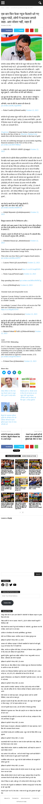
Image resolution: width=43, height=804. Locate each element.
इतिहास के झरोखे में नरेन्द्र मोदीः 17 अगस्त (12, 738)
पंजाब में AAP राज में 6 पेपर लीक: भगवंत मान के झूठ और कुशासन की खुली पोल (20, 792)
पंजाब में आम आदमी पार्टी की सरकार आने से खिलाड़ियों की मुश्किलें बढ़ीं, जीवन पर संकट (33, 436)
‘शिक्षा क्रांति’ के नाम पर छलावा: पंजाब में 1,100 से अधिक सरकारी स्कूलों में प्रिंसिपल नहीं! (20, 472)
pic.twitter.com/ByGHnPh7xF (11, 208)
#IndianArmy (32, 134)
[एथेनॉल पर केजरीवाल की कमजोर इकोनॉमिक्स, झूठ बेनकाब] (7, 481)
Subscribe (7, 603)
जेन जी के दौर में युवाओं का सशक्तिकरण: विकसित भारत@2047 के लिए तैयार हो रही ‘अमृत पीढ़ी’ (21, 786)
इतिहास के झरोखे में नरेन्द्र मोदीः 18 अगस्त (12, 722)
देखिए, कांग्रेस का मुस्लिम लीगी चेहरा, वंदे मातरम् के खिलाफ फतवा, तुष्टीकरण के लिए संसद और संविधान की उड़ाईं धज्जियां (21, 505)
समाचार (3, 10)
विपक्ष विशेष (4, 468)
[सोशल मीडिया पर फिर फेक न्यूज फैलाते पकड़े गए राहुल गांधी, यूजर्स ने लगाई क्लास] (9, 383)
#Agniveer (4, 132)
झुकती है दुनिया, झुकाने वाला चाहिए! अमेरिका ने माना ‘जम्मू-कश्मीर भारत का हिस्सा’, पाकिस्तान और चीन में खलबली (35, 505)
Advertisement (25, 798)
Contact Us (35, 798)
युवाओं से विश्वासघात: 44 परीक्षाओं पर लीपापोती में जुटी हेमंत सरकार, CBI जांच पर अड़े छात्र (21, 678)
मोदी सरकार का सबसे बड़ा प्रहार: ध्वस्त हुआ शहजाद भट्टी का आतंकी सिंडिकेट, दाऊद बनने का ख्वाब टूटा (19, 696)
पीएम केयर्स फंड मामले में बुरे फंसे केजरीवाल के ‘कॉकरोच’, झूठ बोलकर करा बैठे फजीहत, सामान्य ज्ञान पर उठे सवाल (35, 472)
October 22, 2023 (32, 110)
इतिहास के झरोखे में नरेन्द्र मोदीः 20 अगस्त (12, 661)
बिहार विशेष (18, 485)
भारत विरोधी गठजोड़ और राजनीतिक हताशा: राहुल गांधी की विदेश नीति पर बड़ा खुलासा (21, 733)
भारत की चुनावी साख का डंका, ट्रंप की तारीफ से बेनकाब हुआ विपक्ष (18, 707)
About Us (7, 798)
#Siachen (24, 134)
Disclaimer (15, 798)
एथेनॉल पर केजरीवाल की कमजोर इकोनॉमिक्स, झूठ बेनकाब (6, 489)
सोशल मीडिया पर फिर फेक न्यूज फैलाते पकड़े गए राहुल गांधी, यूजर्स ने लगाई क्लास (8, 393)
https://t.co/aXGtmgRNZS (31, 269)
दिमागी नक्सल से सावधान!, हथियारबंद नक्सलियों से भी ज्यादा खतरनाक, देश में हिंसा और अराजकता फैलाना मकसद (21, 727)
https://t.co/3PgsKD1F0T (10, 309)
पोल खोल (3, 501)
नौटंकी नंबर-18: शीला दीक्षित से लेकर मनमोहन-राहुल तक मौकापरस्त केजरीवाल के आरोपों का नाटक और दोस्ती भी (21, 666)
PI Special (32, 468)
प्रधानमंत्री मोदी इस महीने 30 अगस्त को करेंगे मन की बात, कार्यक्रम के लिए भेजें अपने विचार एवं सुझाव (21, 718)
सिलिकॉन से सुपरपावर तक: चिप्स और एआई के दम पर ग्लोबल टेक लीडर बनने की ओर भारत (21, 712)
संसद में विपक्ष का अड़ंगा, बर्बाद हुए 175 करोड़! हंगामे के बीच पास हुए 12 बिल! (21, 781)
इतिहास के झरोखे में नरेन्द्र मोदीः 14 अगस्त (12, 765)
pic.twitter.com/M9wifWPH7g (30, 280)
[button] (39, 3)
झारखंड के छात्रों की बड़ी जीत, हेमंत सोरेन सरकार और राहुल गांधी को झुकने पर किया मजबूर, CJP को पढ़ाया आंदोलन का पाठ (21, 702)
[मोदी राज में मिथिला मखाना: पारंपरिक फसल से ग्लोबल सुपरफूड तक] (21, 481)
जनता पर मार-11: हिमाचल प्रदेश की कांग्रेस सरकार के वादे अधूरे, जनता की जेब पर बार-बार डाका (21, 770)
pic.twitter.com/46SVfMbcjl (11, 145)
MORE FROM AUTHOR (29, 456)
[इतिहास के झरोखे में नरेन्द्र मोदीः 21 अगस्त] (35, 481)
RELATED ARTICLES (13, 456)
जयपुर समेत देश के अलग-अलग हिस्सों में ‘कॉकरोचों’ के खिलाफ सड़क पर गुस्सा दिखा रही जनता (7, 472)
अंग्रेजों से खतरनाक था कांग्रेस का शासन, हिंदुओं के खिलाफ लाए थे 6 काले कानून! (10, 436)
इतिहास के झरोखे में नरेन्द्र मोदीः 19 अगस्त (12, 683)
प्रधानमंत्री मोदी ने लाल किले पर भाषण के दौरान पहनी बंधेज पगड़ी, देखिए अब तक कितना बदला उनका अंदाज (21, 743)
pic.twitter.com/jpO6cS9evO (11, 356)
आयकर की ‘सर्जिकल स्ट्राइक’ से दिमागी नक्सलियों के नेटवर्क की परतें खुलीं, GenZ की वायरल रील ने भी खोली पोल (7, 505)
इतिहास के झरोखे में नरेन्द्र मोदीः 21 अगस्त (34, 488)
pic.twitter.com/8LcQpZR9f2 (11, 106)
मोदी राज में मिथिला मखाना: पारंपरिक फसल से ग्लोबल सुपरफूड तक (20, 489)
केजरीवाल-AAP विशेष (20, 468)
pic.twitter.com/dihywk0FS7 (11, 258)
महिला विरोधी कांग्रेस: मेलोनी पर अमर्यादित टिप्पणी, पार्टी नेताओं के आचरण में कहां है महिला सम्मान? (20, 749)
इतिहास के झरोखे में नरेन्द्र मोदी (36, 485)
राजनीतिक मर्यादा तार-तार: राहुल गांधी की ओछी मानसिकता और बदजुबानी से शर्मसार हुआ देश (20, 761)
